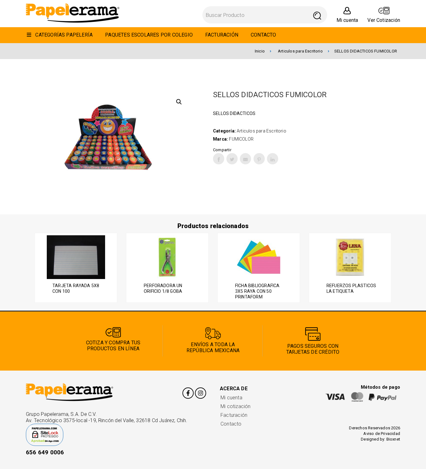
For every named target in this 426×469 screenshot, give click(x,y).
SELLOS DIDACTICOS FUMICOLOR (365, 51)
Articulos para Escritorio (300, 51)
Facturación (233, 415)
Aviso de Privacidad (381, 433)
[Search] (317, 14)
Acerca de (234, 389)
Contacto (231, 424)
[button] (179, 101)
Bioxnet (393, 439)
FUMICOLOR (241, 139)
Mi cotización (235, 406)
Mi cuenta (231, 398)
